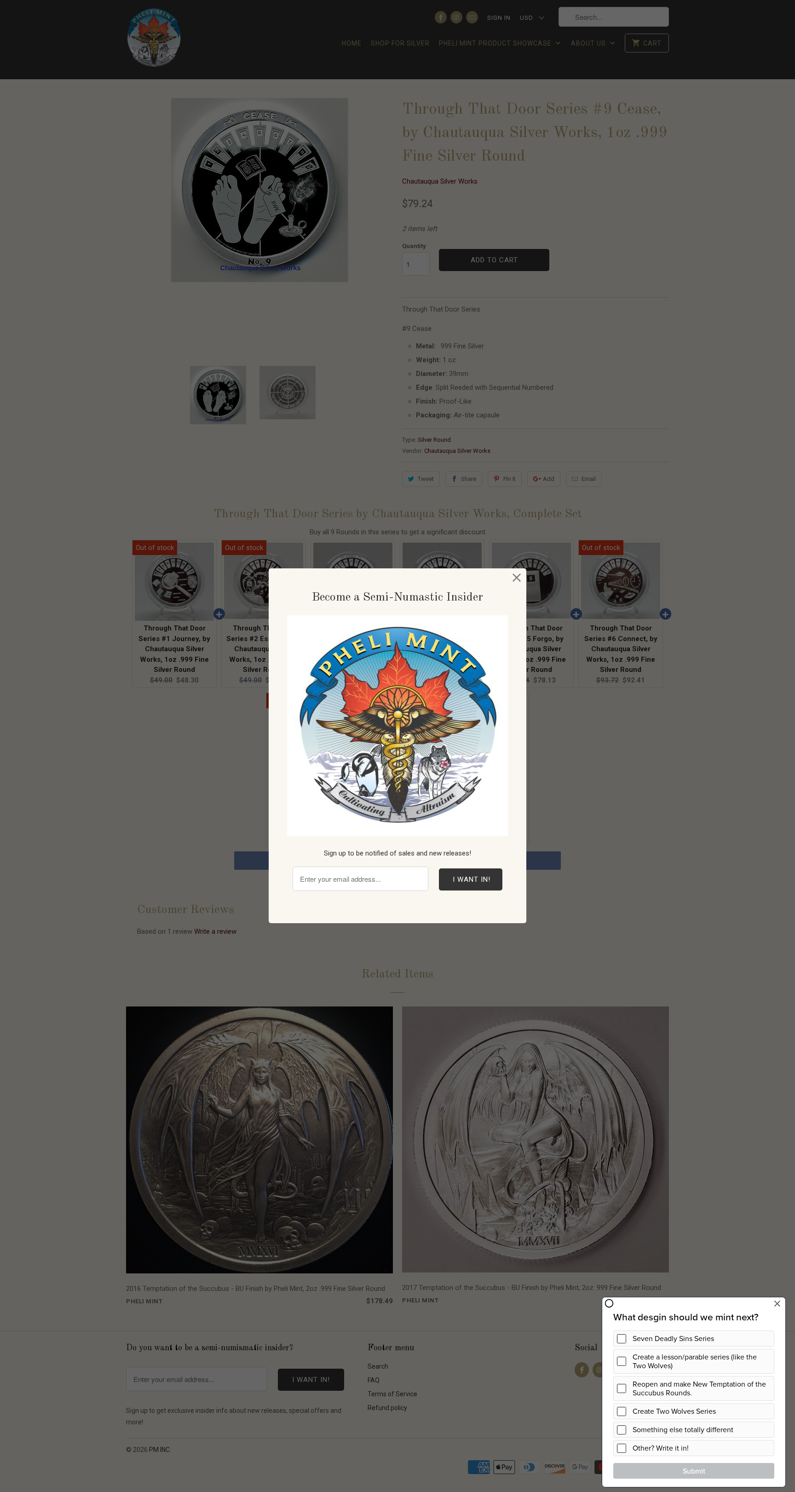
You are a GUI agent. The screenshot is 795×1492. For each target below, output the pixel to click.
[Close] (517, 578)
